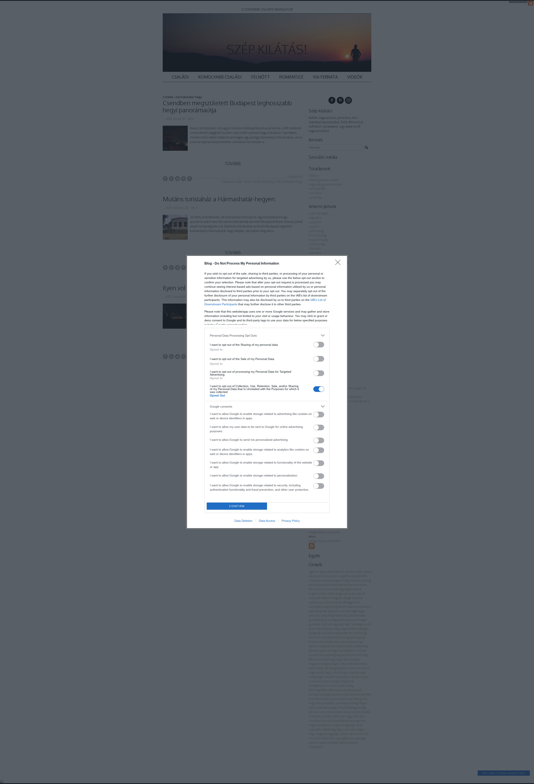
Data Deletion (243, 520)
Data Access (267, 520)
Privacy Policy (291, 520)
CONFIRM (237, 506)
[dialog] (267, 392)
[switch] (318, 344)
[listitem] (267, 335)
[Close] (339, 264)
